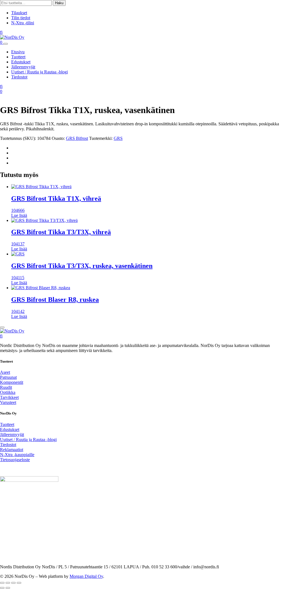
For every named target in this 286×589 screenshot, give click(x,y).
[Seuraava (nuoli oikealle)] (8, 588)
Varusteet (8, 402)
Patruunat (8, 377)
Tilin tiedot (20, 17)
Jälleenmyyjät (23, 66)
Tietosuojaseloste (15, 459)
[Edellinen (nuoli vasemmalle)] (2, 588)
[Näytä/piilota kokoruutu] (8, 583)
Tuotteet (18, 56)
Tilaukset (19, 12)
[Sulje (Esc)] (19, 583)
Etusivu (18, 51)
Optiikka (7, 392)
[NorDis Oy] (12, 331)
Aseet (5, 372)
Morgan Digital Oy (86, 576)
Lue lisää (19, 215)
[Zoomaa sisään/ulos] (2, 583)
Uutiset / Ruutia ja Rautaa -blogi (39, 72)
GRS (118, 138)
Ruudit (6, 387)
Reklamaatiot (11, 449)
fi (1, 32)
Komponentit (11, 382)
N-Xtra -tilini (22, 22)
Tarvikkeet (9, 397)
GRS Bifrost (77, 138)
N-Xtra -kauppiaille (17, 454)
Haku (59, 3)
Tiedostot (19, 77)
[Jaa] (13, 583)
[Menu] (5, 44)
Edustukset (20, 61)
